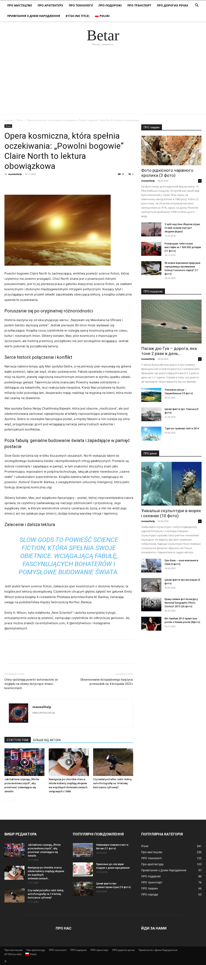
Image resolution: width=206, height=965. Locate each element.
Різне (20, 120)
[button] (197, 6)
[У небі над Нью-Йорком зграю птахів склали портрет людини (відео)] (151, 229)
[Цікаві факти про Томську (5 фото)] (151, 414)
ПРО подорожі (110, 5)
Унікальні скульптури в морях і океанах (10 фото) (171, 513)
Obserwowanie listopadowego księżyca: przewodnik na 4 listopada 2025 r (106, 682)
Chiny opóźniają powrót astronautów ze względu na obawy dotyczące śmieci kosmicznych (31, 684)
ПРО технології (81, 5)
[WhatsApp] (36, 183)
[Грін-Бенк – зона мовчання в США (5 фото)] (151, 566)
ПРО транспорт (139, 5)
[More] (45, 183)
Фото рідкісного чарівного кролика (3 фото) (167, 173)
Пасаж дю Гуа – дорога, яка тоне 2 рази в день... (169, 351)
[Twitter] (18, 183)
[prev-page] (6, 799)
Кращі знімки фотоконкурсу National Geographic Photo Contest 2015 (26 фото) (181, 603)
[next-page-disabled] (13, 799)
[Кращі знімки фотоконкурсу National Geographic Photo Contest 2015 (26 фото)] (151, 604)
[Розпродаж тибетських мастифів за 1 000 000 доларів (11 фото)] (151, 249)
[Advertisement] (103, 83)
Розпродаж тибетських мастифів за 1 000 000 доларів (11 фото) (183, 247)
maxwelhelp (15, 174)
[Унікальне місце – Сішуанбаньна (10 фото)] (151, 395)
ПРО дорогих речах (172, 5)
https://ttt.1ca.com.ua (43, 712)
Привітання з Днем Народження (33, 16)
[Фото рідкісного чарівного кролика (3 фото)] (171, 150)
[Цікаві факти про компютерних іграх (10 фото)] (83, 889)
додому (8, 120)
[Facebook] (8, 183)
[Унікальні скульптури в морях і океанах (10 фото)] (171, 484)
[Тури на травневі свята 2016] (151, 434)
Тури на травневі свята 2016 (182, 428)
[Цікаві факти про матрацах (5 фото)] (151, 585)
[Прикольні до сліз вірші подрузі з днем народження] (83, 869)
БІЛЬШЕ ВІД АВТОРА (47, 740)
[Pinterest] (27, 183)
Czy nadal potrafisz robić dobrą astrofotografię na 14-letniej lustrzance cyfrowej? (112, 783)
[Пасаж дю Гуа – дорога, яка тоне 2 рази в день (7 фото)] (171, 322)
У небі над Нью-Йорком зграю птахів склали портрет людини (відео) (182, 228)
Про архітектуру (50, 5)
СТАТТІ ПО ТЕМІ (17, 740)
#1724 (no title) (77, 16)
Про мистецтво (19, 5)
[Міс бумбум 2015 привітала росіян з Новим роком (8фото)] (151, 624)
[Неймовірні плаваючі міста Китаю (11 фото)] (83, 850)
